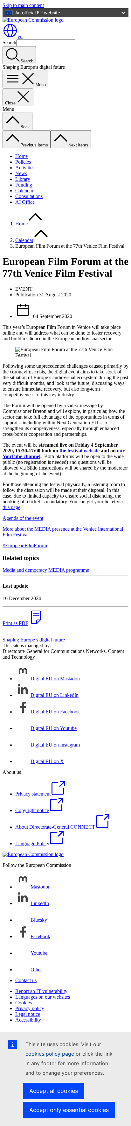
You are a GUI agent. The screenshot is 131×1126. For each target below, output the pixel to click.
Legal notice (27, 1014)
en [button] (20, 36)
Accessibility (28, 1020)
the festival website (79, 450)
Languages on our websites (42, 997)
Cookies (23, 1002)
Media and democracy (25, 570)
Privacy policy (29, 1008)
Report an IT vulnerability (41, 991)
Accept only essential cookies (69, 1110)
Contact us (26, 980)
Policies (23, 162)
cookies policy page (49, 1054)
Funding (23, 185)
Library (22, 179)
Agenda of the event (23, 518)
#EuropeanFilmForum (25, 545)
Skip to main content (23, 5)
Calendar (24, 190)
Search (9, 42)
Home (21, 156)
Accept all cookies (53, 1090)
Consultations (29, 196)
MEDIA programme (68, 570)
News (21, 173)
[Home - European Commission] (33, 20)
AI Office (25, 202)
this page (11, 507)
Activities (24, 167)
